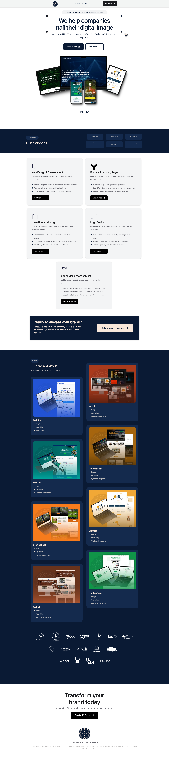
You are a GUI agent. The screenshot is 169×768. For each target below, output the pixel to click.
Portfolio (84, 4)
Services (77, 4)
